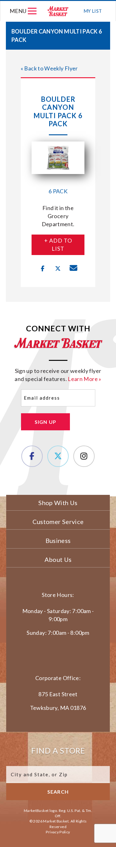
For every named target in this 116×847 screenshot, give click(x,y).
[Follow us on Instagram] (84, 456)
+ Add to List (58, 244)
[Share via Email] (73, 268)
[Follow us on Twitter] (58, 456)
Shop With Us (57, 502)
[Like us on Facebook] (32, 456)
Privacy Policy (58, 832)
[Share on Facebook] (42, 269)
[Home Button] (58, 11)
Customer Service (58, 521)
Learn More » (84, 378)
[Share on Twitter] (58, 269)
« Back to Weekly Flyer (49, 68)
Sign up (46, 422)
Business (58, 540)
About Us (58, 559)
